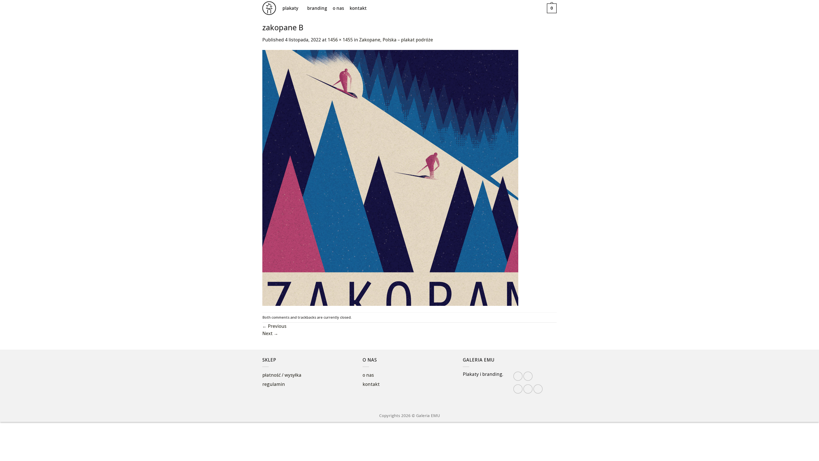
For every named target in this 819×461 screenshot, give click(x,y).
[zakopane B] (390, 177)
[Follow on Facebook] (518, 376)
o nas (338, 8)
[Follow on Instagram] (528, 376)
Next (270, 333)
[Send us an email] (528, 389)
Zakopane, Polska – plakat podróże (396, 40)
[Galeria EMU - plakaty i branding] (269, 8)
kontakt (358, 8)
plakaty (290, 8)
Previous (274, 326)
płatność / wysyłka (281, 375)
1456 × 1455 (340, 40)
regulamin (273, 384)
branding (317, 8)
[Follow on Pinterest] (538, 389)
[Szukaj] (539, 8)
